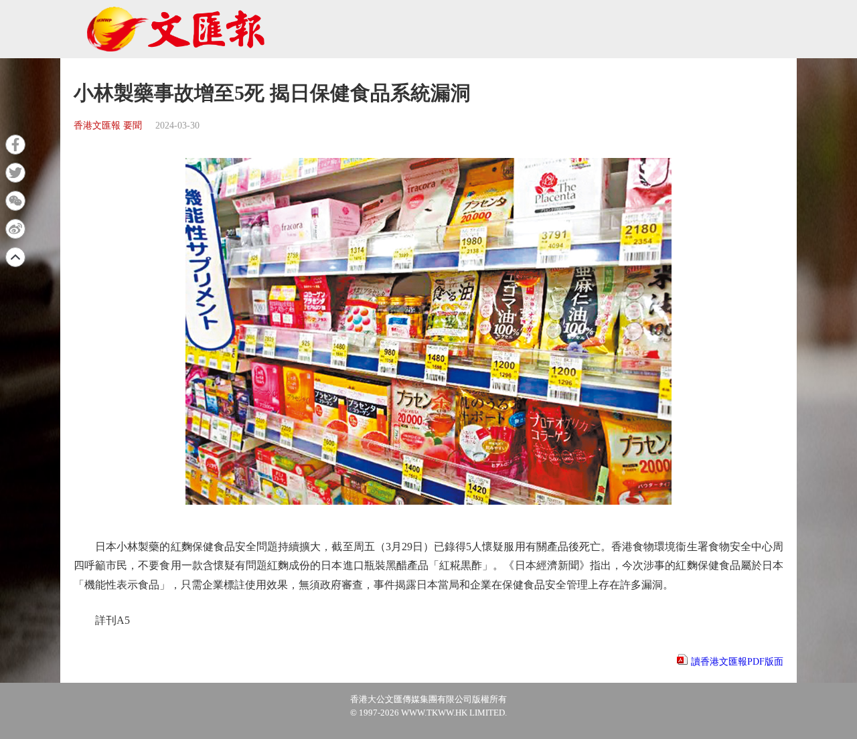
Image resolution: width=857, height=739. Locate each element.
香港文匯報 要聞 (108, 125)
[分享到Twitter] (15, 173)
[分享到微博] (15, 229)
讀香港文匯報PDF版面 (737, 662)
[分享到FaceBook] (15, 145)
